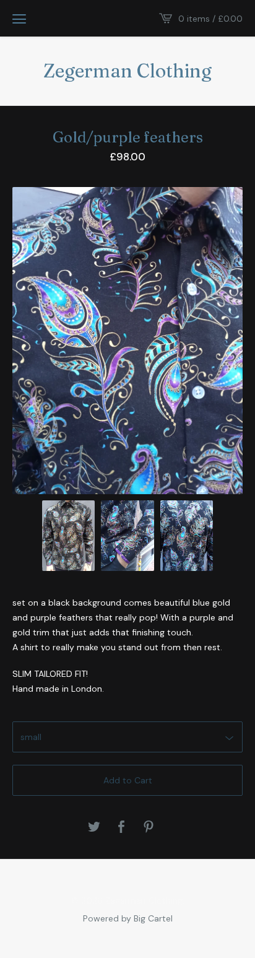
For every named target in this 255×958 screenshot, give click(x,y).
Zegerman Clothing (127, 71)
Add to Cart (127, 780)
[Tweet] (94, 828)
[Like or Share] (121, 828)
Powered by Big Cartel (128, 917)
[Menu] (19, 18)
